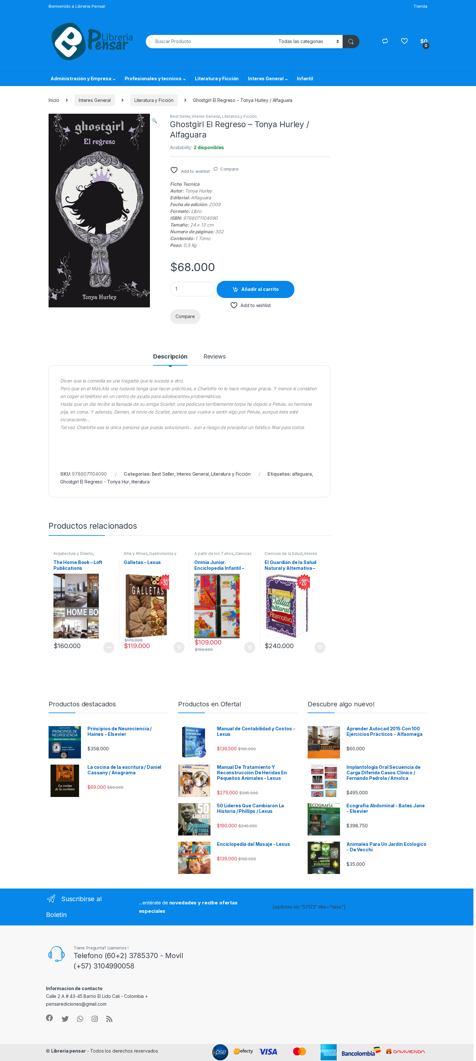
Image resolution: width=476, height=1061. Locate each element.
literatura (140, 481)
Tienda (420, 6)
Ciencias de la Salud (283, 553)
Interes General (266, 78)
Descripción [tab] (170, 357)
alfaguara (302, 474)
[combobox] (210, 41)
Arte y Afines (135, 553)
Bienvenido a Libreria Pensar (77, 6)
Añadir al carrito (260, 289)
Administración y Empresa (81, 78)
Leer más (108, 647)
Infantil (305, 78)
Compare (229, 168)
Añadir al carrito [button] (178, 647)
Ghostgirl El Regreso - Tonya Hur (94, 481)
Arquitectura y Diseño (73, 553)
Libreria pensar (68, 1051)
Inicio (54, 100)
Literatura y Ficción (217, 78)
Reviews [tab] (214, 357)
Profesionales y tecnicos (153, 78)
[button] (154, 121)
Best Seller (180, 116)
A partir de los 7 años (213, 553)
